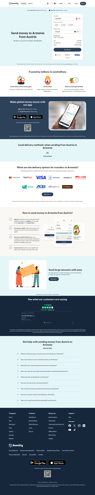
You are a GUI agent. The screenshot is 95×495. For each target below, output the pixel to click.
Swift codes (52, 420)
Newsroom (12, 424)
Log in (76, 3)
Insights (51, 438)
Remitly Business (33, 424)
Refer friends (52, 435)
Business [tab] (30, 3)
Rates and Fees (53, 417)
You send (56, 16)
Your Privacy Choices (68, 450)
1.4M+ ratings (38, 10)
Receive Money (33, 420)
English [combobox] (61, 3)
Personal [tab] (23, 3)
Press (10, 427)
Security (24, 454)
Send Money (32, 417)
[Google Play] (20, 117)
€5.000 (71, 25)
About (10, 417)
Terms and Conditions (68, 64)
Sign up (83, 3)
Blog (10, 420)
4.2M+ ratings (59, 10)
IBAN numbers (53, 431)
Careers (11, 431)
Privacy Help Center (14, 454)
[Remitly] (13, 4)
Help (69, 3)
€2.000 (63, 25)
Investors (11, 435)
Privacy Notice (41, 450)
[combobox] (78, 32)
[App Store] (36, 117)
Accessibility (32, 454)
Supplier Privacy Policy (53, 450)
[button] (48, 3)
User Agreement (13, 450)
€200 (56, 25)
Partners (51, 427)
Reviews (11, 438)
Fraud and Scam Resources (56, 424)
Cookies (40, 454)
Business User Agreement (27, 450)
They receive (57, 29)
